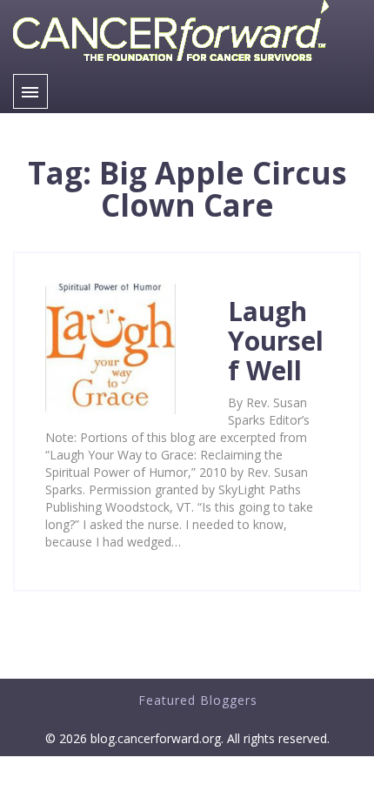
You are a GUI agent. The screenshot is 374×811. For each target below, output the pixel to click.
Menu (30, 91)
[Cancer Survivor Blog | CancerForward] (171, 65)
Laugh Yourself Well (276, 340)
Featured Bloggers (197, 700)
